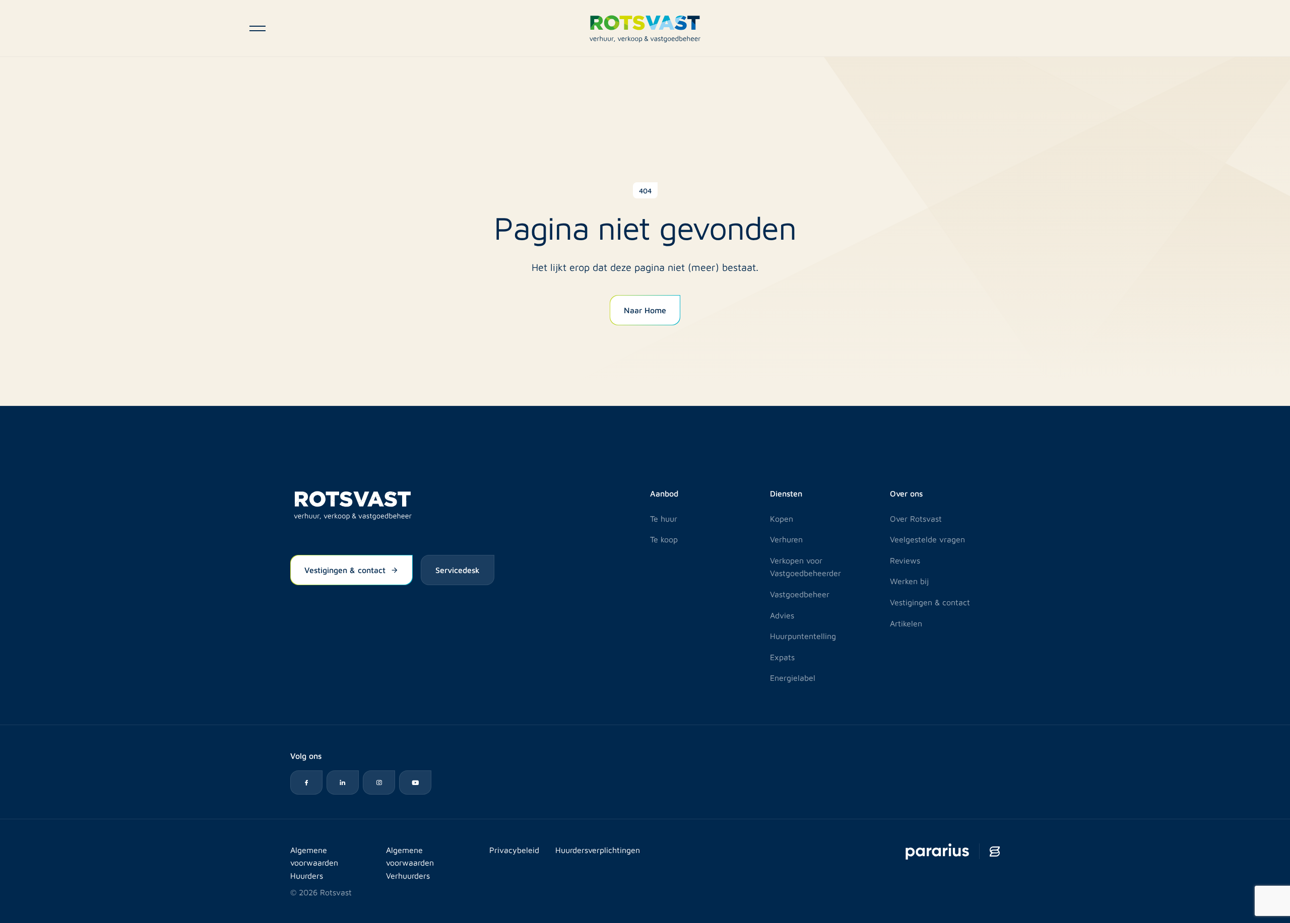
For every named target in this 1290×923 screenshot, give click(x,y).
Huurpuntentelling (803, 636)
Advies (782, 615)
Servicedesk (457, 569)
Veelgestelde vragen (927, 539)
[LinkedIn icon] (343, 782)
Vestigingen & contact (344, 569)
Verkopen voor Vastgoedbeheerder (805, 566)
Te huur (663, 518)
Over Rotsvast (916, 518)
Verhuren (786, 539)
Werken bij (909, 581)
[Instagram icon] (379, 782)
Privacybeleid (514, 850)
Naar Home (645, 310)
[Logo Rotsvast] (645, 28)
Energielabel (792, 677)
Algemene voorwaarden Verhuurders (410, 862)
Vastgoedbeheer (799, 594)
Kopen (781, 518)
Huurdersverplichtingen (597, 850)
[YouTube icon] (415, 782)
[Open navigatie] (257, 28)
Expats (782, 657)
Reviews (905, 560)
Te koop (664, 539)
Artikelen (906, 623)
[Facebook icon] (306, 782)
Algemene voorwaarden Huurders (314, 862)
